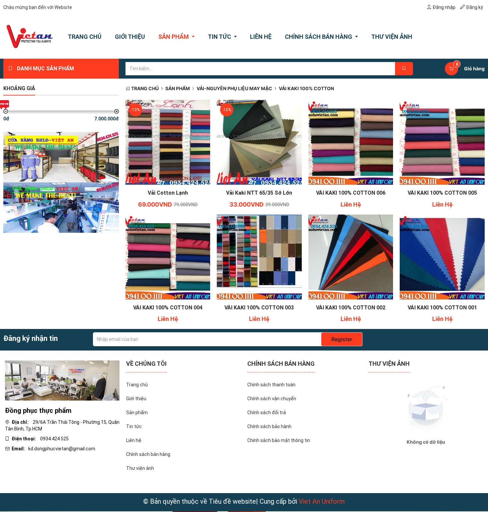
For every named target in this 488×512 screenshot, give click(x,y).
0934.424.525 (54, 438)
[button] (175, 194)
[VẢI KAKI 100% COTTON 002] (350, 256)
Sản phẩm (177, 88)
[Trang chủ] (29, 36)
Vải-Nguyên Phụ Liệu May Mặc (234, 88)
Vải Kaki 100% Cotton (306, 88)
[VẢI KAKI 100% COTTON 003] (259, 256)
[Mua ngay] (160, 194)
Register (341, 339)
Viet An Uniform (322, 501)
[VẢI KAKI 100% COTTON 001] (442, 256)
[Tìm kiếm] (404, 68)
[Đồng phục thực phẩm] (62, 380)
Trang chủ (144, 88)
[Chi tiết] (343, 194)
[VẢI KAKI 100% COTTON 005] (442, 142)
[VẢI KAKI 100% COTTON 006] (350, 142)
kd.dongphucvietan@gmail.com (61, 448)
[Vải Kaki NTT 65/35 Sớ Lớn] (259, 142)
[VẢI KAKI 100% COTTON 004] (167, 256)
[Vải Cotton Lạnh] (167, 142)
